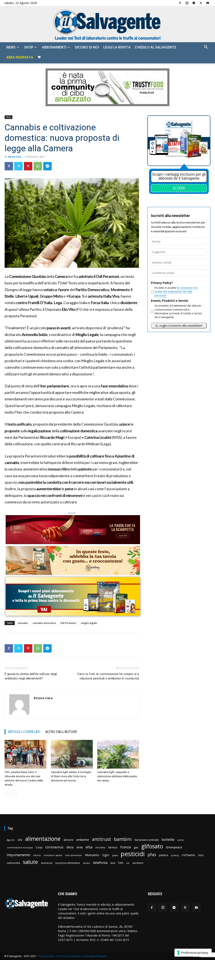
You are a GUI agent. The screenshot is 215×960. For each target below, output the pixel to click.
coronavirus (54, 847)
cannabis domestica (44, 622)
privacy (175, 855)
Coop (39, 847)
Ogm (105, 855)
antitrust (101, 839)
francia (125, 847)
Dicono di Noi (87, 47)
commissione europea (20, 847)
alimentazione (42, 838)
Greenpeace (174, 847)
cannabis (22, 622)
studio (86, 863)
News (11, 47)
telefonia (100, 862)
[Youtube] (208, 3)
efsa (89, 847)
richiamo (188, 855)
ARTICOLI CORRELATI (24, 732)
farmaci (112, 847)
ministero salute (53, 855)
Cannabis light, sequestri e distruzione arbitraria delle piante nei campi (117, 776)
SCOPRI (179, 188)
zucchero (137, 863)
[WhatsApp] (38, 166)
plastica (163, 855)
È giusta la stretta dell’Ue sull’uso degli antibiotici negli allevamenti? (31, 676)
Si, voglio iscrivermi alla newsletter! (178, 326)
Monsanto (92, 855)
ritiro (201, 855)
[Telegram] (194, 3)
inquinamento (18, 855)
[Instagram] (187, 3)
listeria (37, 855)
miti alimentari (73, 855)
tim (120, 863)
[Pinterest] (28, 166)
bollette (168, 839)
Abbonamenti (54, 47)
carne (180, 839)
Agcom (11, 839)
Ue (127, 863)
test (112, 863)
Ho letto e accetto (176, 291)
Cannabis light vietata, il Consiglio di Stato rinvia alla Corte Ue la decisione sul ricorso (71, 776)
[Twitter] (201, 3)
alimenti (68, 840)
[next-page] (14, 793)
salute (30, 862)
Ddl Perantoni (68, 622)
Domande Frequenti (95, 956)
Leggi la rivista (117, 47)
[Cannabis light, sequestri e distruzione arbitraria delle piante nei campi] (118, 754)
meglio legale (89, 622)
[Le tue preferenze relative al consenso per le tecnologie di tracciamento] (193, 953)
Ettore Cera (15, 156)
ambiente (82, 840)
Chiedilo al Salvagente (155, 47)
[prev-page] (7, 793)
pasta (115, 855)
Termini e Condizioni (68, 956)
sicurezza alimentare (67, 863)
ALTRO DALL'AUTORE (61, 732)
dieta (69, 847)
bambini (123, 839)
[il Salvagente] (107, 24)
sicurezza (46, 863)
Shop (28, 47)
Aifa (20, 840)
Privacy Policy (46, 956)
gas (136, 847)
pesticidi (133, 854)
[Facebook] (180, 3)
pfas (152, 855)
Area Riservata (19, 57)
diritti (79, 847)
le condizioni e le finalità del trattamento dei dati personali (176, 291)
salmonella (13, 863)
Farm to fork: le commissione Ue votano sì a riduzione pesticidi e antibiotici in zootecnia (108, 676)
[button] (206, 48)
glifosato (152, 846)
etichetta (100, 847)
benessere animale (147, 840)
